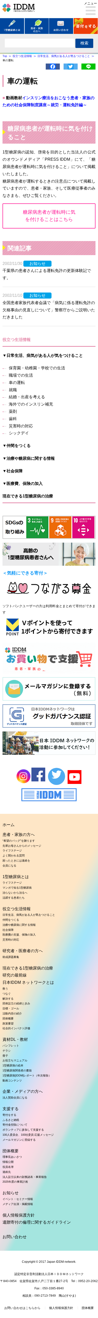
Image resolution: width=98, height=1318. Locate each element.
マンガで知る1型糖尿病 (17, 887)
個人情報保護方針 (19, 1215)
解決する (8, 998)
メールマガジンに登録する (19, 1139)
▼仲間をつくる (17, 445)
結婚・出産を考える (27, 397)
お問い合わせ (15, 1237)
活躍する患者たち (14, 897)
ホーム (9, 825)
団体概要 (8, 1018)
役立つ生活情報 (17, 909)
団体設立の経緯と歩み (16, 1003)
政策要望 (8, 1023)
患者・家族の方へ (19, 834)
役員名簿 (8, 1166)
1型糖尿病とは (16, 877)
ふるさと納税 (11, 1119)
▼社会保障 (13, 471)
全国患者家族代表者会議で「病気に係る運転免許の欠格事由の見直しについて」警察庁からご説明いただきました (49, 310)
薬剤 (13, 411)
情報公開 (8, 1161)
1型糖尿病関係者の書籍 (17, 1070)
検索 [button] (84, 43)
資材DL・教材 (15, 1039)
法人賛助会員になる (15, 1097)
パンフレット (11, 1045)
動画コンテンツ (12, 1080)
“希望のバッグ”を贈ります (19, 840)
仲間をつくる (11, 919)
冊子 (5, 1055)
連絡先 (7, 1171)
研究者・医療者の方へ (23, 951)
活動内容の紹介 (12, 1013)
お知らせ (11, 1193)
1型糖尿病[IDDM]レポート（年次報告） (27, 1075)
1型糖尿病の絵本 (13, 1065)
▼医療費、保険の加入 (23, 483)
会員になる (9, 865)
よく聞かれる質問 (14, 855)
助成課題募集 (11, 956)
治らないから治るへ (15, 892)
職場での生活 (21, 375)
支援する (11, 1109)
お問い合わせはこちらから (22, 1308)
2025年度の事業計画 (15, 1181)
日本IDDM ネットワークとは (28, 982)
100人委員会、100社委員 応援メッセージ (28, 1134)
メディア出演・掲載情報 (18, 1204)
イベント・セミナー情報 (18, 1198)
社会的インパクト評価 (16, 1028)
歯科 (13, 419)
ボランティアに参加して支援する (23, 1129)
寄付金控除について (15, 1124)
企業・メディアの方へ (23, 1091)
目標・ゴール (11, 1008)
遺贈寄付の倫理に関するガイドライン (37, 1222)
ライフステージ (12, 850)
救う (5, 988)
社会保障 (8, 929)
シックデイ (19, 433)
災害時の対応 (21, 426)
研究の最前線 (15, 975)
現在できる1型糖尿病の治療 (28, 496)
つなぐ (7, 993)
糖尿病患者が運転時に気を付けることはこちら (49, 215)
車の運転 (17, 382)
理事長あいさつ (12, 1156)
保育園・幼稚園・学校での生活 (37, 368)
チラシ (7, 1050)
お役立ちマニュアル (15, 1060)
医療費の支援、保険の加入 (19, 934)
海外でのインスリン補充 (31, 404)
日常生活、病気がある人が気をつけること (29, 914)
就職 (13, 390)
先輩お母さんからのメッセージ (22, 845)
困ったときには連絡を (16, 860)
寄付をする (9, 1114)
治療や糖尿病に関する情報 (19, 924)
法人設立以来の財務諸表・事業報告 (25, 1176)
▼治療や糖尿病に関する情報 (29, 458)
